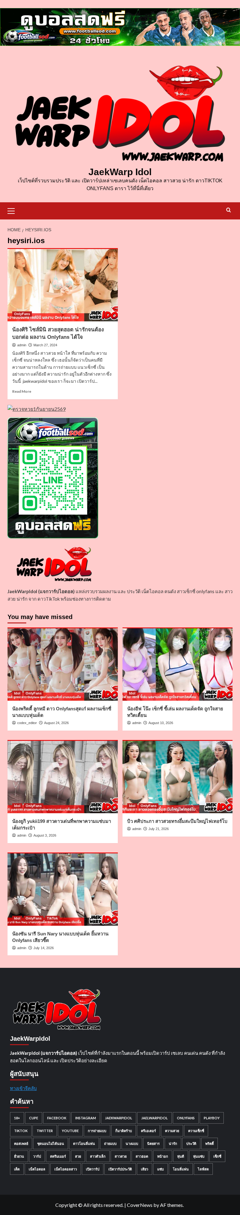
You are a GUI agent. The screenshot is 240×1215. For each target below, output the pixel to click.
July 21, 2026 (158, 829)
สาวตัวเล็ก (98, 1156)
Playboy (212, 1118)
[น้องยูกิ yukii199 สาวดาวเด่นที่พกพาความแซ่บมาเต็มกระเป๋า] (63, 776)
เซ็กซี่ (217, 1156)
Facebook (56, 1118)
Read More (21, 391)
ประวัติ (191, 1143)
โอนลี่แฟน (181, 1169)
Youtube (70, 1131)
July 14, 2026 (43, 948)
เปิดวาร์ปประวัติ (120, 1169)
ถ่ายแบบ (110, 1143)
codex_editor (27, 723)
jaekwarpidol (118, 1118)
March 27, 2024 (45, 345)
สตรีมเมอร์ (58, 1156)
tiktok (21, 1131)
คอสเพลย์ (21, 1143)
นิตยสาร (153, 1143)
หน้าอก (162, 1156)
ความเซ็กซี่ (196, 1131)
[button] (14, 210)
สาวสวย (121, 1156)
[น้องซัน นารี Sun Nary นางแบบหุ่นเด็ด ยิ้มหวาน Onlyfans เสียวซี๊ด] (63, 889)
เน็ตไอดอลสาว (65, 1169)
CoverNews (139, 1205)
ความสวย (172, 1131)
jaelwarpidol (154, 1118)
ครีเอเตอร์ (148, 1131)
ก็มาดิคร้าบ (123, 1131)
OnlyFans (22, 314)
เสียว (144, 1169)
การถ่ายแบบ (97, 1131)
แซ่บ (160, 1169)
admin (21, 345)
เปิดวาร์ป (92, 1169)
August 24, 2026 (56, 723)
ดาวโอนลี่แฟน (84, 1143)
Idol (17, 693)
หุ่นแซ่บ (198, 1156)
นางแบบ (132, 1143)
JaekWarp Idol (120, 172)
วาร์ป (37, 1156)
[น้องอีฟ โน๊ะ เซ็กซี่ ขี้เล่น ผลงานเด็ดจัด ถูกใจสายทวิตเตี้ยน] (177, 664)
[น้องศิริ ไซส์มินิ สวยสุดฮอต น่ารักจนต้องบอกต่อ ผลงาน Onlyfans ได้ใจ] (63, 284)
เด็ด (17, 1169)
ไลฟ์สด (203, 1169)
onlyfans (186, 1118)
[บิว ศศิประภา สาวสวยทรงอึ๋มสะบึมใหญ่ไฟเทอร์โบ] (177, 776)
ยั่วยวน (19, 1156)
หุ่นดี (180, 1156)
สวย (78, 1156)
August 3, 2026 (44, 835)
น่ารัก (173, 1143)
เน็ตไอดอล (37, 1169)
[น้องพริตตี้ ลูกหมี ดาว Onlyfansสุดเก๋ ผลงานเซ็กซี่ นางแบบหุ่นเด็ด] (63, 664)
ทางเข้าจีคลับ (23, 1088)
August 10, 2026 (160, 723)
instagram (85, 1118)
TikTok (52, 918)
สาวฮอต (142, 1156)
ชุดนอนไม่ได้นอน (50, 1143)
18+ (17, 1118)
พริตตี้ (209, 1143)
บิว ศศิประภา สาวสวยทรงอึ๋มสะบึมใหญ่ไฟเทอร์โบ (177, 821)
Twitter (45, 1131)
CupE (33, 1118)
